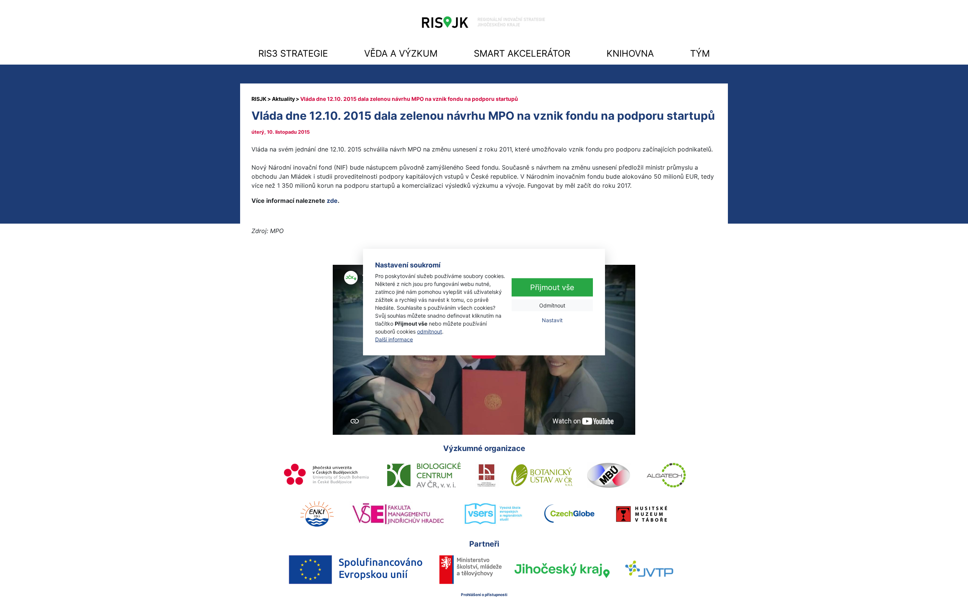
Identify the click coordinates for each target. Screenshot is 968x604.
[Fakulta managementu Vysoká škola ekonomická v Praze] (398, 514)
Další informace (394, 339)
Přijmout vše (552, 287)
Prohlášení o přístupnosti (484, 594)
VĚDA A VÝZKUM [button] (400, 53)
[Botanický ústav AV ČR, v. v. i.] (542, 475)
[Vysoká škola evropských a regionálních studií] (493, 514)
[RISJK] (259, 99)
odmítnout (429, 331)
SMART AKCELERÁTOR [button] (522, 53)
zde (332, 200)
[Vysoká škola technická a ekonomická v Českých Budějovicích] (487, 475)
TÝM (700, 53)
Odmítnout (552, 305)
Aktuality (283, 99)
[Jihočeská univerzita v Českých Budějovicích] (327, 475)
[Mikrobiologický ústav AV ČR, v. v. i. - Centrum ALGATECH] (666, 475)
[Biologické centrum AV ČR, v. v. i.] (424, 475)
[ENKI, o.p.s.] (317, 514)
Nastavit (552, 320)
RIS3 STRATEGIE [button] (293, 53)
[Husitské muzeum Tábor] (641, 513)
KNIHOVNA (630, 53)
